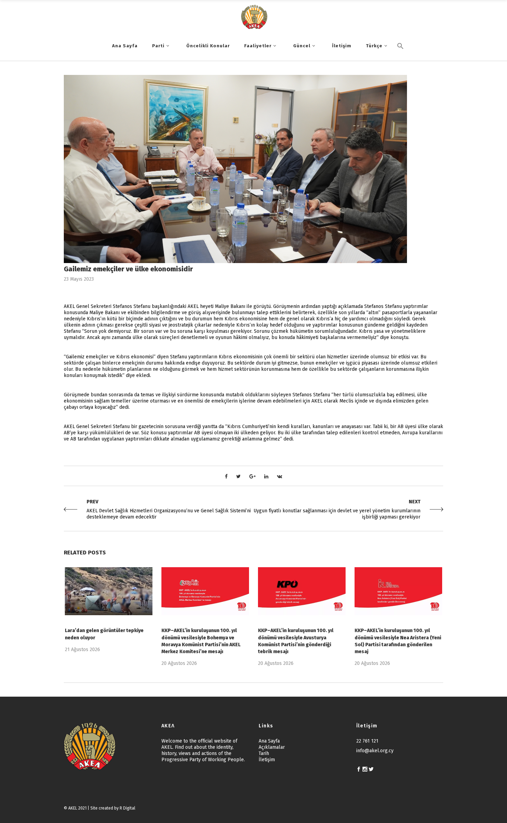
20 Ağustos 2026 (179, 663)
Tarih (264, 753)
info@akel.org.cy (375, 751)
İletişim (267, 760)
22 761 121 (367, 741)
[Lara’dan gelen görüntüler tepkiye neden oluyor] (108, 591)
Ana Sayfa (269, 741)
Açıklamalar (272, 747)
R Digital (127, 808)
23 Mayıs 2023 (79, 279)
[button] (400, 57)
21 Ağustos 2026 (82, 649)
